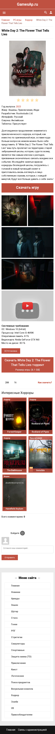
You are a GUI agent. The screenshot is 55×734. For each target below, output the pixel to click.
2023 (18, 106)
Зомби (14, 702)
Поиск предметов (20, 682)
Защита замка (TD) (21, 656)
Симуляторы (18, 643)
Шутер (14, 611)
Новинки (15, 592)
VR (12, 708)
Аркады (15, 598)
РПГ (13, 631)
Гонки (14, 624)
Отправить (10, 557)
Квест (14, 669)
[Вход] (22, 533)
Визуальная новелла (22, 689)
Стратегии (16, 637)
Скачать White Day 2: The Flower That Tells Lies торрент (27, 364)
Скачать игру (27, 187)
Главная (15, 585)
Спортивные (17, 650)
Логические (17, 676)
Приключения (18, 663)
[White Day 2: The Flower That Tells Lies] (27, 69)
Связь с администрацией (32, 729)
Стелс (14, 618)
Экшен (14, 605)
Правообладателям (21, 714)
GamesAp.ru (27, 4)
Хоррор (15, 695)
